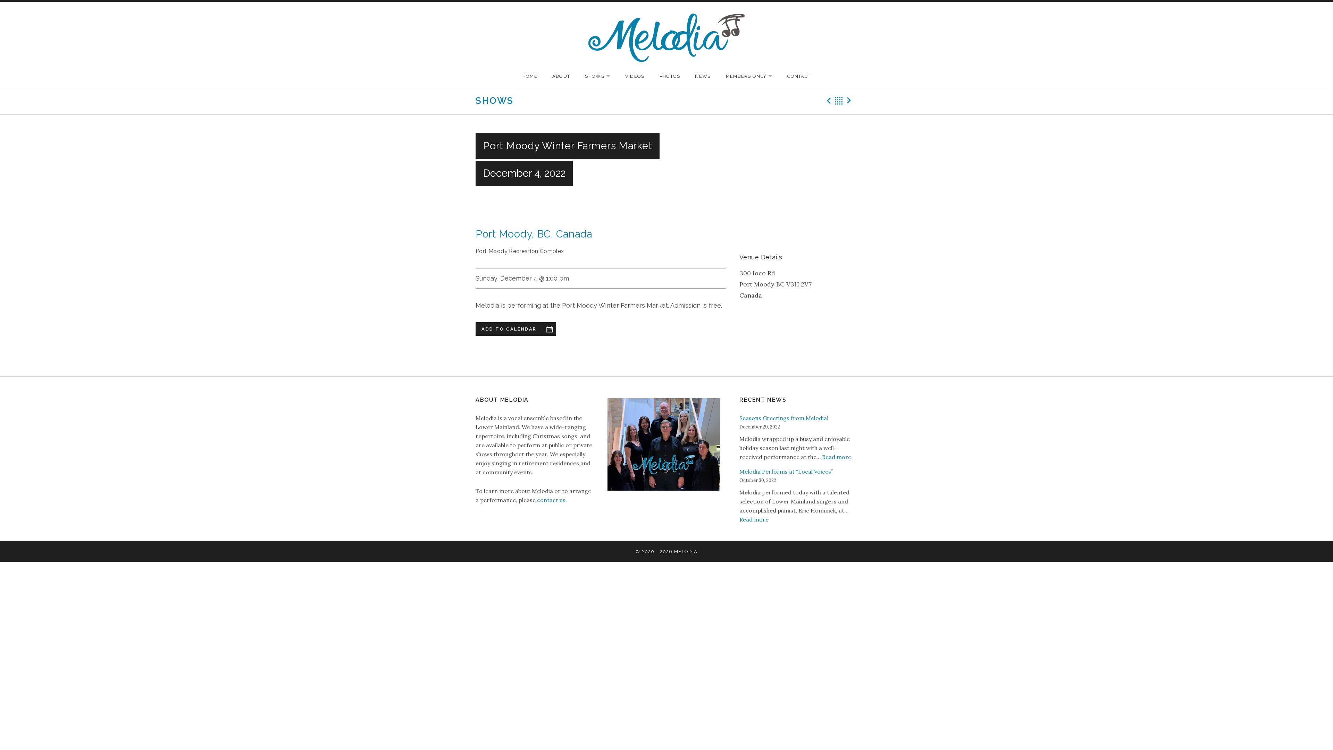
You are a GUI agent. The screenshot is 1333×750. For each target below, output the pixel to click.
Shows (601, 77)
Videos (635, 76)
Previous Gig (827, 100)
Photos (670, 76)
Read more (836, 456)
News (703, 76)
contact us (551, 500)
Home (529, 76)
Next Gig (850, 100)
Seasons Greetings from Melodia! (783, 418)
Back (839, 100)
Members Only (753, 77)
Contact (799, 76)
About (561, 76)
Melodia (685, 551)
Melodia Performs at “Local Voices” (786, 471)
